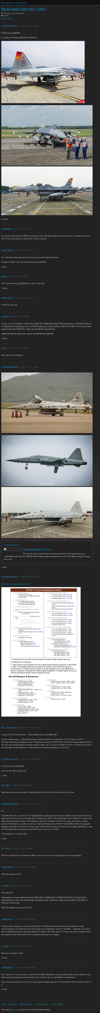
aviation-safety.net (11, 545)
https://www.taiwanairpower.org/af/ (15, 584)
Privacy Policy (57, 1004)
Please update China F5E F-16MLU (23, 9)
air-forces (9, 18)
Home (3, 1004)
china (3, 18)
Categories (13, 1004)
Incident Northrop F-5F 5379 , (37, 549)
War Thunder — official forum (13, 3)
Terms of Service (42, 1004)
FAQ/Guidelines (26, 1004)
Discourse (15, 1010)
